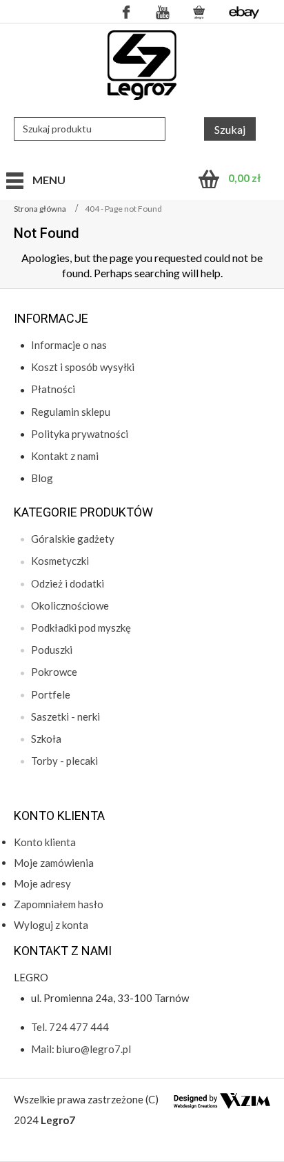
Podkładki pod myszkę (81, 627)
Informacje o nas (69, 345)
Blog (42, 478)
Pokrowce (54, 671)
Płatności (53, 389)
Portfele (50, 694)
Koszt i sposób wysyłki (82, 367)
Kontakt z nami (65, 456)
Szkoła (46, 738)
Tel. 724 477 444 (70, 1027)
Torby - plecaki (64, 760)
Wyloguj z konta (51, 925)
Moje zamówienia (54, 863)
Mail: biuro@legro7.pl (81, 1049)
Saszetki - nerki (65, 716)
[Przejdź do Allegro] (199, 11)
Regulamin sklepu (70, 411)
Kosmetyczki (60, 560)
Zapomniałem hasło (58, 904)
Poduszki (51, 649)
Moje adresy (42, 883)
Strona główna (40, 208)
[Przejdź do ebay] (244, 11)
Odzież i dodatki (67, 583)
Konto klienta (45, 842)
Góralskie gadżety (72, 538)
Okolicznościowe (70, 605)
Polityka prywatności (79, 434)
